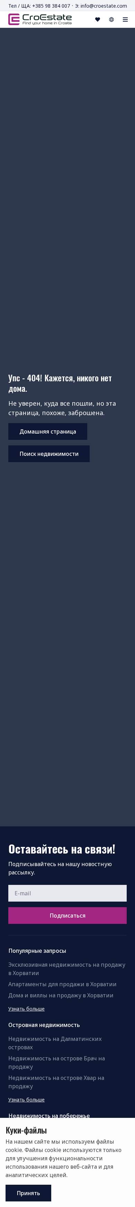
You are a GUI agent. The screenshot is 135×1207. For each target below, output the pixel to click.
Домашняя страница (47, 431)
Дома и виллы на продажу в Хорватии (61, 995)
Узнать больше (26, 1008)
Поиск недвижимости (49, 454)
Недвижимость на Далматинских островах (55, 1043)
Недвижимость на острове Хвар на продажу (56, 1082)
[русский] (111, 19)
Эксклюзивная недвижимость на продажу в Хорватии (66, 969)
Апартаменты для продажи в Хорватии (62, 984)
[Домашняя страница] (40, 19)
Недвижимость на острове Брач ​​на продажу (56, 1062)
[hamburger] (125, 19)
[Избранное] (98, 19)
